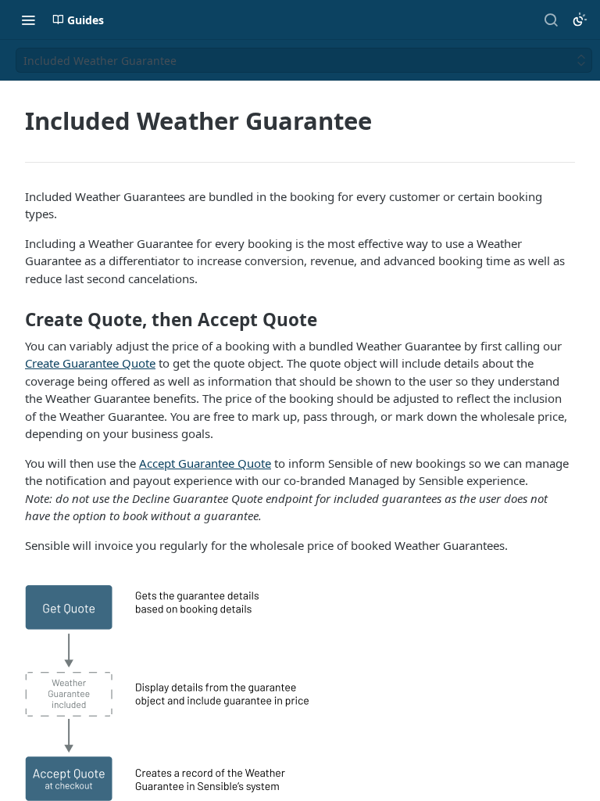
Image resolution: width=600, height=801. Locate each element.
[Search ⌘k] (550, 19)
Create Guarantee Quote (90, 363)
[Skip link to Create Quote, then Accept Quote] (14, 320)
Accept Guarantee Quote (205, 463)
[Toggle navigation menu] (28, 19)
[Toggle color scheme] (579, 19)
